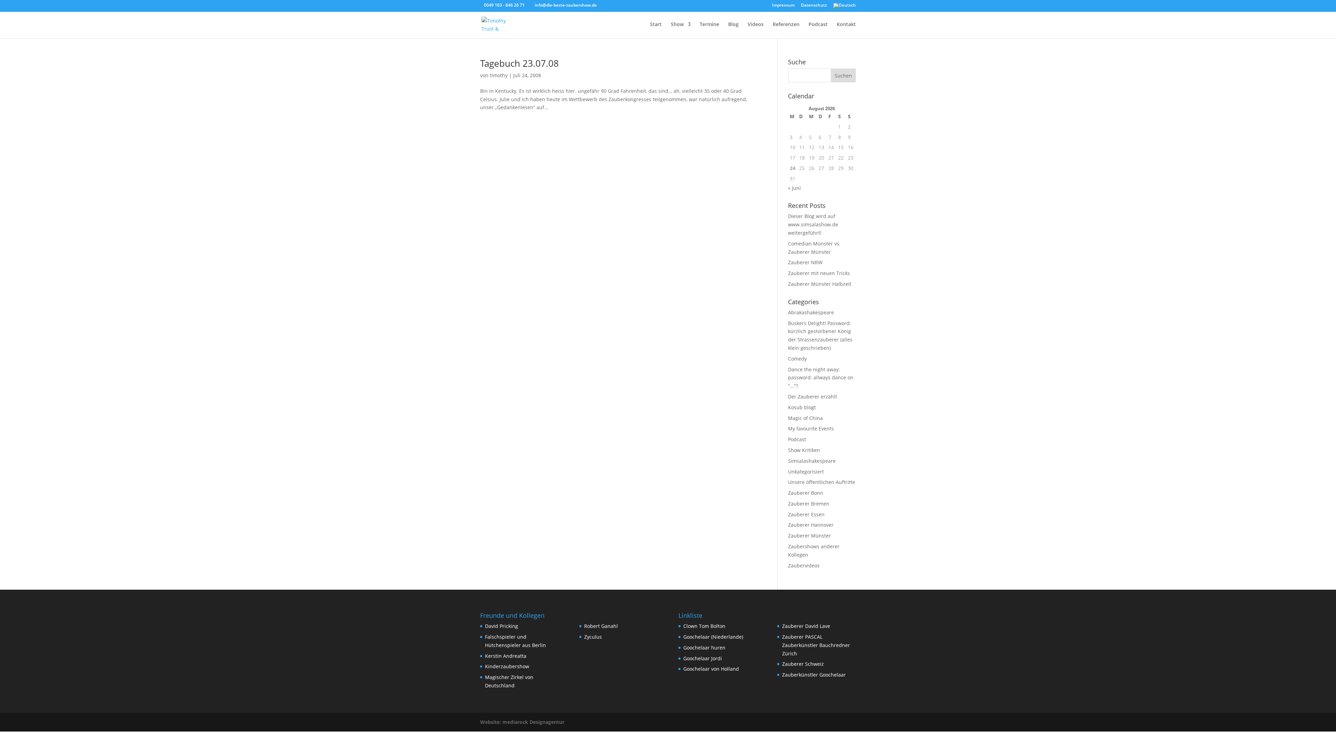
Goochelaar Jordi (702, 658)
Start (656, 24)
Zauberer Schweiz (803, 664)
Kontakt (846, 24)
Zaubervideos (804, 565)
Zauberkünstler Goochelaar (814, 674)
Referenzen (786, 24)
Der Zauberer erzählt (812, 396)
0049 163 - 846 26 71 (504, 5)
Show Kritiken (804, 450)
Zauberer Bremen (808, 503)
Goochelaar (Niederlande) (713, 636)
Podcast (818, 24)
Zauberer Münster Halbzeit (819, 284)
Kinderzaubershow (507, 666)
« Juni (794, 188)
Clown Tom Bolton (704, 626)
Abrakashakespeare (811, 312)
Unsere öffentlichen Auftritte (821, 482)
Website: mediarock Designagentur (522, 722)
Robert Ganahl (601, 626)
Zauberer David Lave (806, 626)
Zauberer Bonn (805, 493)
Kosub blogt (802, 407)
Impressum (783, 5)
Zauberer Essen (806, 514)
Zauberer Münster (809, 535)
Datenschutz (814, 5)
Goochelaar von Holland (711, 668)
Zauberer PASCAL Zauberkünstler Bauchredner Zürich (816, 645)
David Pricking (501, 626)
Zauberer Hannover (811, 525)
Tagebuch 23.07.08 (519, 63)
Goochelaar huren (704, 647)
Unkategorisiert (806, 471)
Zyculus (593, 636)
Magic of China (805, 418)
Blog (733, 24)
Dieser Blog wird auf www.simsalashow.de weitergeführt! (813, 224)
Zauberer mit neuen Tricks (819, 273)
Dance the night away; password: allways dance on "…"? (820, 377)
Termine (709, 24)
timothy (499, 75)
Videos (756, 24)
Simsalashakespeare (812, 461)
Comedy (797, 358)
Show (677, 24)
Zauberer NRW (805, 262)
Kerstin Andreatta (505, 656)
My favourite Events (811, 428)
